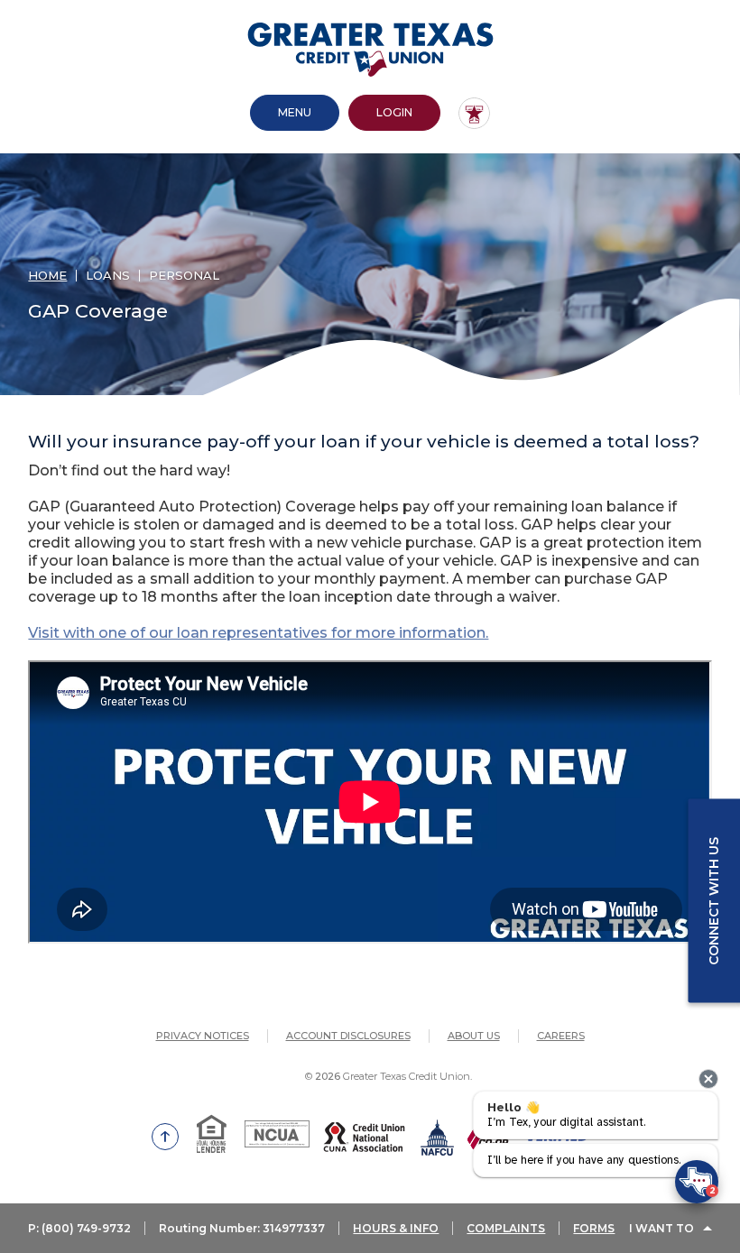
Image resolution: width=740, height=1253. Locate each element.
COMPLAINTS (506, 1228)
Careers (561, 1035)
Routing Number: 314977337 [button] (242, 1228)
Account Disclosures (348, 1035)
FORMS (594, 1228)
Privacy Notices (202, 1035)
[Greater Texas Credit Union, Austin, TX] (370, 50)
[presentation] (708, 1079)
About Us (474, 1035)
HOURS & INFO (396, 1228)
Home (47, 275)
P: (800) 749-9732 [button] (79, 1228)
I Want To (661, 1228)
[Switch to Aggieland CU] (474, 113)
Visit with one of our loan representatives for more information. (258, 632)
